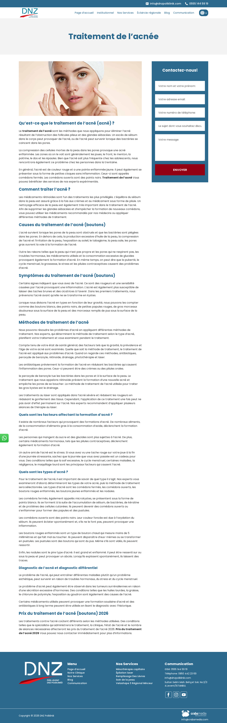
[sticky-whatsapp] (4, 438)
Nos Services (125, 13)
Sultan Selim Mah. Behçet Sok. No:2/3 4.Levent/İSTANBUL (186, 684)
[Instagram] (176, 695)
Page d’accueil (84, 13)
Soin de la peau (125, 679)
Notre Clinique (76, 672)
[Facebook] (168, 695)
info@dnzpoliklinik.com (178, 678)
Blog (167, 13)
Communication (183, 13)
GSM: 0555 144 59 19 (176, 669)
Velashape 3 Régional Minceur (134, 683)
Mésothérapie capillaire (130, 669)
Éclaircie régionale (149, 13)
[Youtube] (184, 695)
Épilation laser (124, 672)
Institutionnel (105, 13)
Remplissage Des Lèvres (130, 676)
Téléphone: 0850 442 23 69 (180, 673)
